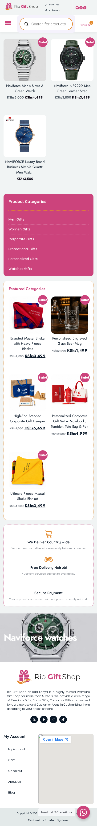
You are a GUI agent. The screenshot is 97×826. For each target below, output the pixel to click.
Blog (11, 792)
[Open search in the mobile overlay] (46, 24)
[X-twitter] (34, 719)
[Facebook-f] (44, 719)
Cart (11, 760)
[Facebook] (77, 7)
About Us (14, 782)
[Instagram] (81, 7)
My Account (16, 749)
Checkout (15, 771)
